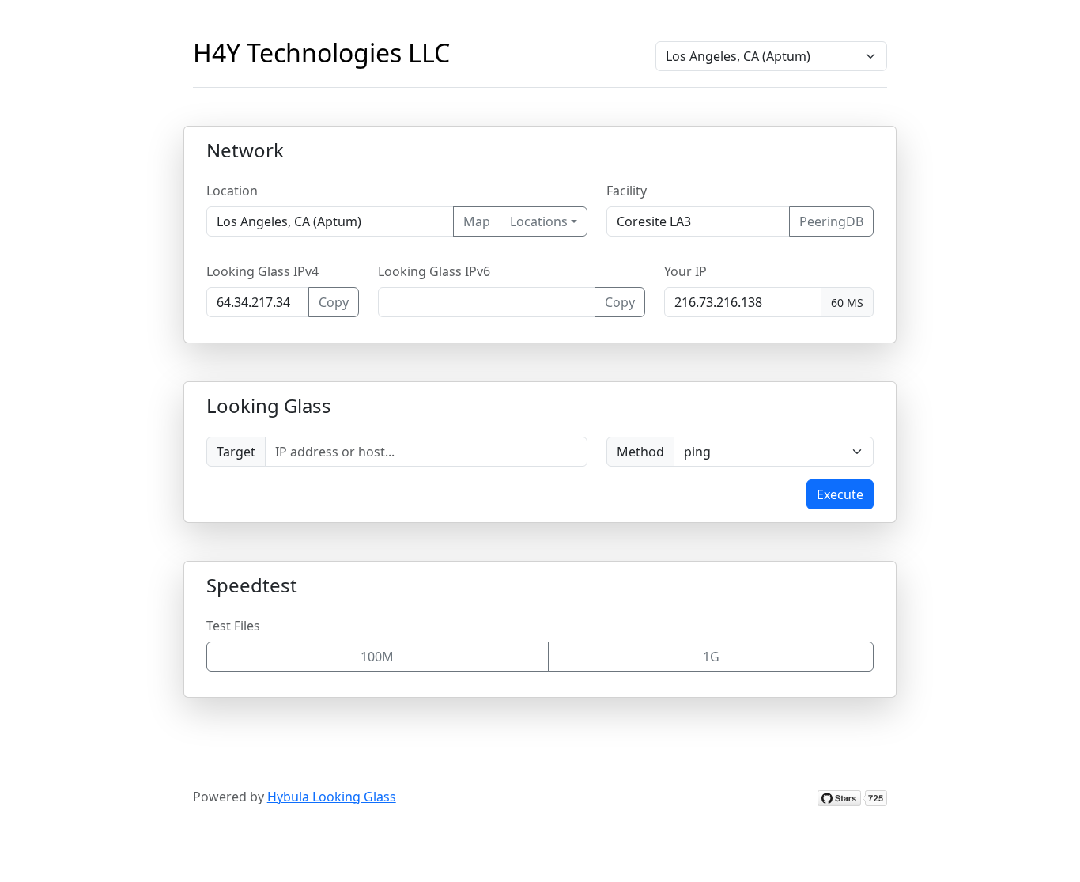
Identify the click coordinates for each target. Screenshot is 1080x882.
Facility (626, 190)
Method (640, 451)
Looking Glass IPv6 (434, 271)
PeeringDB (831, 221)
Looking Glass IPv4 (262, 271)
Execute (840, 494)
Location (232, 190)
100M (377, 656)
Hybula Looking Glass (331, 796)
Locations (539, 221)
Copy (334, 302)
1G (711, 656)
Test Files (233, 625)
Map (476, 221)
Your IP (685, 271)
